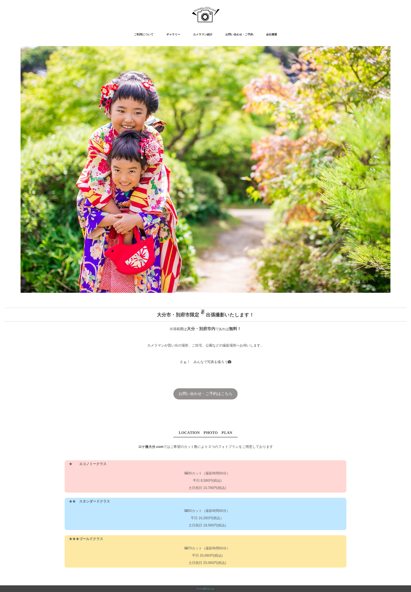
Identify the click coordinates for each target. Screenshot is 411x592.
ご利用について (143, 34)
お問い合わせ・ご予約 (239, 34)
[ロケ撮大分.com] (205, 9)
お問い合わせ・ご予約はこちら (205, 394)
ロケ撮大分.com (206, 589)
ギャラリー (173, 34)
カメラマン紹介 (203, 34)
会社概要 (271, 34)
